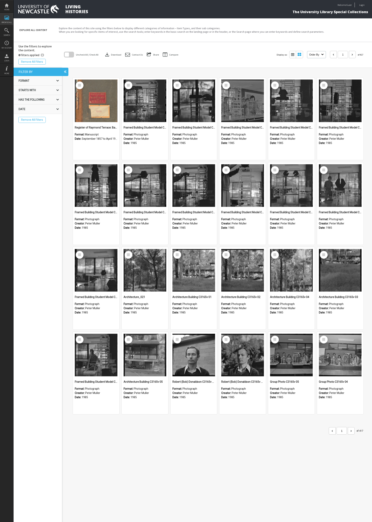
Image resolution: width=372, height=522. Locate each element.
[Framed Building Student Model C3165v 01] (96, 355)
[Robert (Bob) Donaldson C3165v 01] (242, 355)
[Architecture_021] (145, 270)
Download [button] (112, 54)
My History (7, 48)
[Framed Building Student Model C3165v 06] (193, 185)
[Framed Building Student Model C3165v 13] (145, 101)
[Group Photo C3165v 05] (291, 355)
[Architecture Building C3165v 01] (193, 270)
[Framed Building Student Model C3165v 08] (96, 185)
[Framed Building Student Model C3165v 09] (340, 101)
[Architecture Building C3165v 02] (242, 270)
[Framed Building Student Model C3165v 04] (291, 185)
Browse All (7, 22)
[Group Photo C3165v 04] (340, 355)
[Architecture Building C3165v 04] (291, 270)
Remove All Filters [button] (32, 61)
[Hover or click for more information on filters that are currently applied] (42, 55)
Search (6, 35)
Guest (349, 4)
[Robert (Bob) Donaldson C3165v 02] (193, 355)
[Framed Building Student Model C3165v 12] (193, 101)
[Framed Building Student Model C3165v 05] (242, 185)
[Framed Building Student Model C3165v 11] (242, 101)
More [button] (6, 73)
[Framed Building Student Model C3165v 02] (96, 270)
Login (6, 60)
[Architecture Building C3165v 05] (145, 355)
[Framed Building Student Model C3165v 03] (340, 185)
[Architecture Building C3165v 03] (340, 270)
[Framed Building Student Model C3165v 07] (145, 185)
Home (6, 9)
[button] (134, 54)
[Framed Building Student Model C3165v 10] (291, 101)
